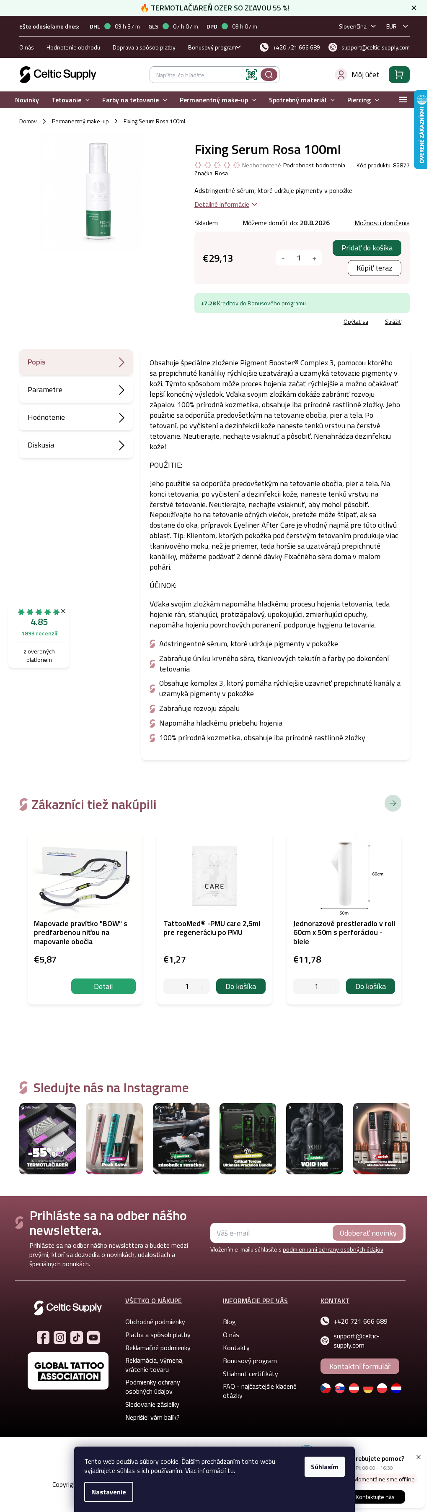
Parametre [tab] (42, 389)
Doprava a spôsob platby (141, 47)
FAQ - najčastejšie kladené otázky (257, 1391)
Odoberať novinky (364, 1233)
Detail (100, 986)
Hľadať (266, 74)
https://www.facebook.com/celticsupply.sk (40, 1337)
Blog (226, 1321)
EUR (388, 26)
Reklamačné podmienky (155, 1347)
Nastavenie (105, 1492)
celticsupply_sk (56, 1337)
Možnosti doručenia (378, 222)
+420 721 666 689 (358, 1321)
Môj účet (362, 74)
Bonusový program (209, 47)
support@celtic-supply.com (354, 1340)
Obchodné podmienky (152, 1321)
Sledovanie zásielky (149, 1404)
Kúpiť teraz (371, 267)
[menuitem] (24, 100)
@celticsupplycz (73, 1337)
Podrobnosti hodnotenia (311, 165)
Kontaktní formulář (357, 1366)
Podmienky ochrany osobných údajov (149, 1386)
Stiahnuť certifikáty (247, 1373)
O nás (23, 47)
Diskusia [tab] (38, 444)
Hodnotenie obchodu (70, 47)
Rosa (218, 173)
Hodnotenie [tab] (43, 417)
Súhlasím (322, 1467)
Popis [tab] (34, 361)
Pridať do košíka (363, 247)
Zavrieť (252, 322)
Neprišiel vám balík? (149, 1417)
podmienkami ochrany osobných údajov (330, 1249)
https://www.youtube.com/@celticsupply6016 (90, 1337)
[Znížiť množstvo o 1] (280, 257)
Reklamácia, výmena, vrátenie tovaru (151, 1365)
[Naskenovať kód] (248, 75)
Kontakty (233, 1347)
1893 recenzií (39, 633)
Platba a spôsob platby (155, 1334)
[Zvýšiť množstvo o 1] (311, 257)
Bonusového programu (273, 303)
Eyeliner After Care (261, 525)
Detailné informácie (218, 204)
